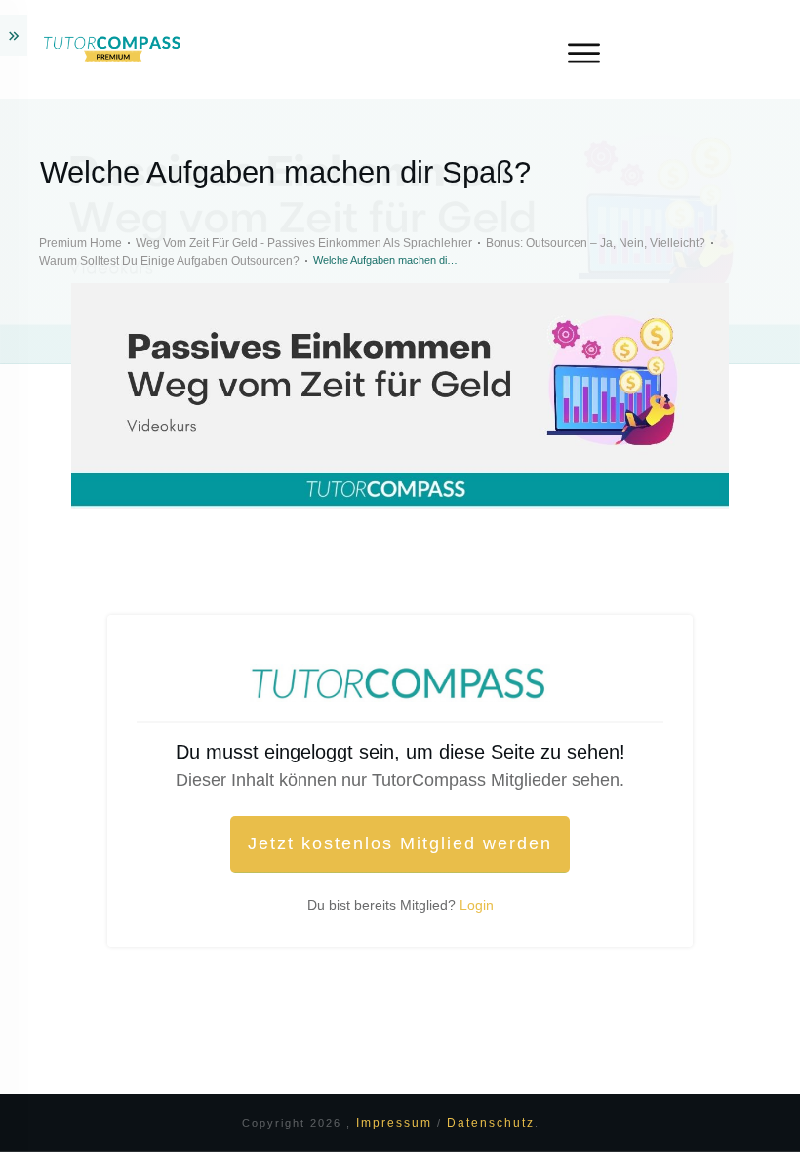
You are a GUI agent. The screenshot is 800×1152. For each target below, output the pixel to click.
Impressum (396, 1123)
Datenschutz (491, 1123)
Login (477, 905)
